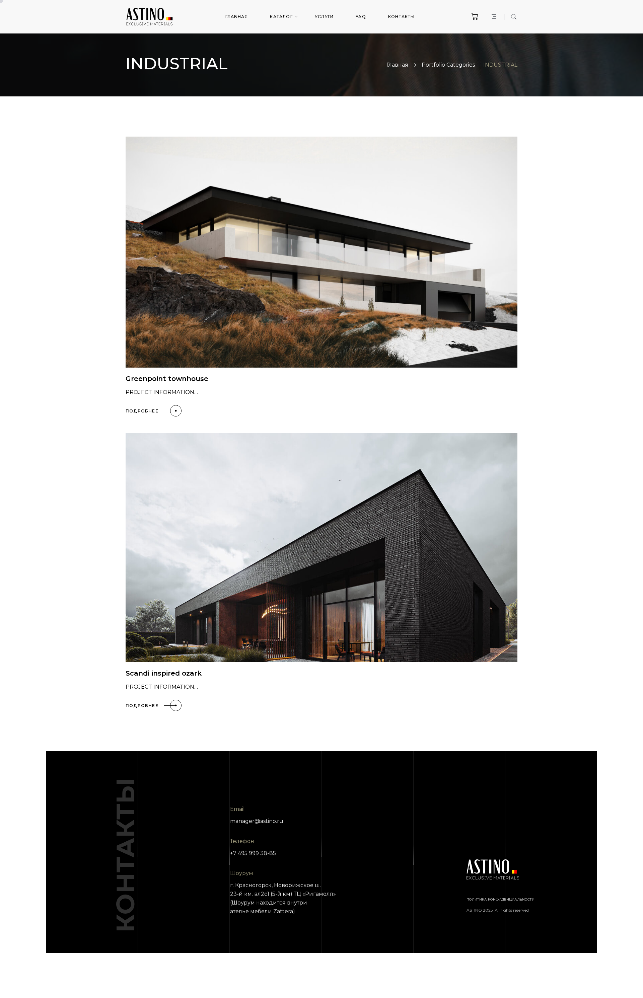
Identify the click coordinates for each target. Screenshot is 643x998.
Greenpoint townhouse (167, 379)
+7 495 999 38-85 (253, 853)
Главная (397, 65)
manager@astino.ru (256, 821)
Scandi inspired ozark (164, 673)
